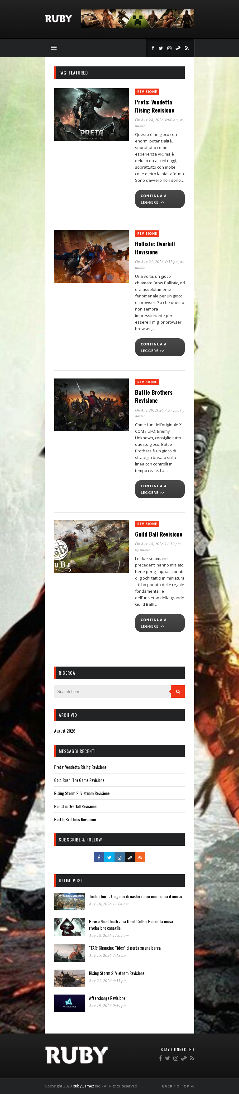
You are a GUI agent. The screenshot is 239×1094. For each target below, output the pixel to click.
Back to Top (176, 1086)
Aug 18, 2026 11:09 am (109, 935)
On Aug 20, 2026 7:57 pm (156, 410)
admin (140, 125)
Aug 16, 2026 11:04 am (109, 904)
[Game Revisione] (58, 21)
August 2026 (64, 730)
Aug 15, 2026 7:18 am (107, 955)
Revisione (147, 91)
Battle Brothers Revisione (153, 396)
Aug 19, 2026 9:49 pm (107, 1005)
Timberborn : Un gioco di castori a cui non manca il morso (135, 896)
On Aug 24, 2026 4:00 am (156, 120)
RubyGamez (83, 1086)
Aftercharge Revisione (107, 998)
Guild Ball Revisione (158, 534)
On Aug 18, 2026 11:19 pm (157, 544)
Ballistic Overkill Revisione (155, 248)
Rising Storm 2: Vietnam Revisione (82, 793)
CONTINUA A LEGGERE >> (154, 199)
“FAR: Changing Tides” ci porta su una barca (125, 947)
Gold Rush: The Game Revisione (79, 780)
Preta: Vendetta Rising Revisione (154, 106)
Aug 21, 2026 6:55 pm (107, 980)
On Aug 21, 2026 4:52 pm (156, 261)
